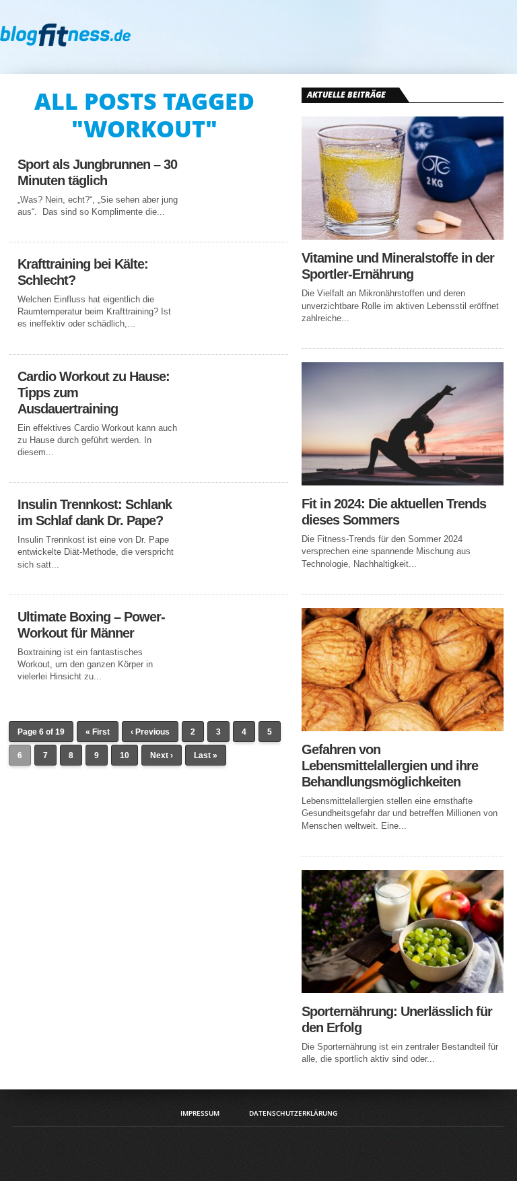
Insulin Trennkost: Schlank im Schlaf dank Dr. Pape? (95, 512)
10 (124, 755)
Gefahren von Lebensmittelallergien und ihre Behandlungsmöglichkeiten (390, 765)
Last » (205, 755)
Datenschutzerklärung (293, 1113)
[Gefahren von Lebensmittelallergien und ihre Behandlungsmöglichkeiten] (403, 727)
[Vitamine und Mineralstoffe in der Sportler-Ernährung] (403, 236)
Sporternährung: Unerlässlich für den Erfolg (397, 1019)
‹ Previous (150, 732)
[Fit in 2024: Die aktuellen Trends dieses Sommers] (403, 481)
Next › (161, 755)
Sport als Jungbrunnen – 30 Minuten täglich (97, 172)
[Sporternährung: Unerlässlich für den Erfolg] (403, 989)
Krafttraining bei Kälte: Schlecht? (83, 272)
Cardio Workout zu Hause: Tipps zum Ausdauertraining (94, 392)
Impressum (199, 1113)
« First (97, 732)
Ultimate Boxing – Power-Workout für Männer (91, 624)
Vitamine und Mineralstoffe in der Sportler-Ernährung (398, 265)
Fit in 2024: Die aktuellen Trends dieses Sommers (394, 511)
